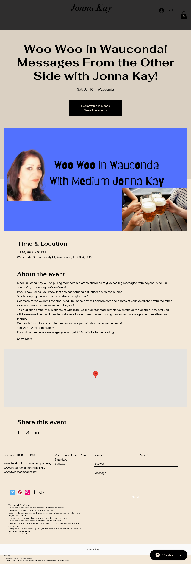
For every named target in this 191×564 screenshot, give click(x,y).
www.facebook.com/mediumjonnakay (27, 463)
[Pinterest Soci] (19, 492)
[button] (184, 15)
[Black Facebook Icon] (34, 492)
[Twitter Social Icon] (12, 492)
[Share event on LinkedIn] (37, 432)
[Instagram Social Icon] (27, 492)
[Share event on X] (28, 432)
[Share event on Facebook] (19, 432)
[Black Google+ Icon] (41, 492)
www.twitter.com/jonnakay (20, 471)
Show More (24, 338)
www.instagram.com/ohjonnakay (24, 467)
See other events (95, 110)
